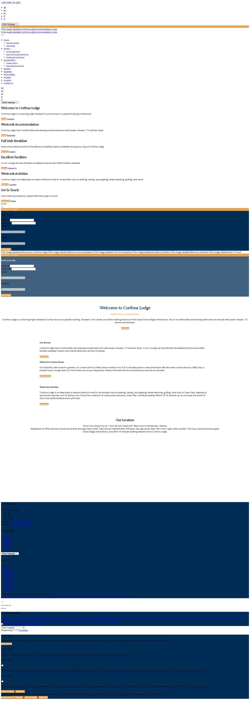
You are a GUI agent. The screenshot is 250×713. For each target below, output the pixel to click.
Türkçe (239, 618)
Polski (40, 621)
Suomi (73, 618)
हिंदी (166, 618)
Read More (44, 357)
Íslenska (213, 618)
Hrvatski (181, 618)
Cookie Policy (100, 596)
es (5, 13)
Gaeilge (80, 618)
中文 (120, 621)
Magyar (172, 618)
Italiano (7, 548)
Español (7, 542)
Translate (23, 630)
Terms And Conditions (120, 596)
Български (141, 618)
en (5, 10)
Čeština (160, 618)
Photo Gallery (9, 74)
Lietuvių (88, 618)
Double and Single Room (15, 57)
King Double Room (13, 51)
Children (5, 237)
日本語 (16, 621)
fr (4, 16)
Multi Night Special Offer (15, 66)
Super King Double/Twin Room (17, 54)
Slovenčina (112, 621)
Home (6, 40)
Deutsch (8, 536)
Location (7, 80)
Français (8, 545)
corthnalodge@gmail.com (22, 524)
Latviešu (97, 618)
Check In (5, 219)
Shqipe (91, 621)
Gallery (13, 152)
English (7, 539)
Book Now (11, 135)
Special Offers (10, 60)
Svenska (75, 621)
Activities (7, 77)
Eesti (61, 618)
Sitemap (88, 596)
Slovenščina (100, 621)
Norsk (220, 618)
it (4, 18)
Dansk (45, 618)
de (5, 7)
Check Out (6, 222)
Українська (6, 621)
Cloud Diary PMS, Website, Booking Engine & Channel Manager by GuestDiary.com (41, 596)
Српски (83, 621)
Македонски (108, 618)
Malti (132, 618)
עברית (205, 618)
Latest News (10, 46)
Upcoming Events (12, 43)
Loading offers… (12, 63)
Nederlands (229, 618)
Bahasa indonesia (194, 618)
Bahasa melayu (122, 618)
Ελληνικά (53, 618)
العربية (67, 618)
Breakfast (8, 71)
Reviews (7, 68)
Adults (4, 225)
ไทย (245, 618)
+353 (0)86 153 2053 (10, 2)
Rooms (7, 48)
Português (31, 621)
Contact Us (8, 83)
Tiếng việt (49, 621)
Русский (58, 621)
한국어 (23, 621)
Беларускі (152, 618)
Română (67, 621)
